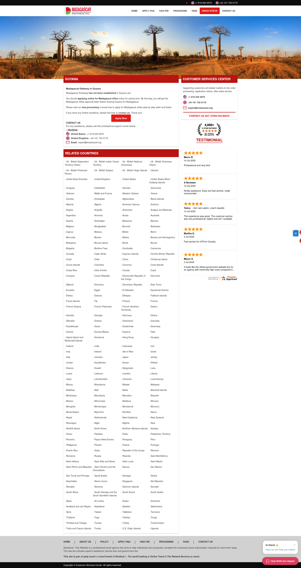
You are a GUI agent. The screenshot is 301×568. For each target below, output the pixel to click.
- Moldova (126, 400)
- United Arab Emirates (76, 179)
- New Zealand (156, 417)
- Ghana (153, 315)
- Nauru (153, 411)
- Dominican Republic (131, 284)
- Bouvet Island (100, 242)
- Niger (96, 422)
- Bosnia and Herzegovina (162, 237)
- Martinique (71, 395)
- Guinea (69, 331)
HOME (134, 10)
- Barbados (154, 226)
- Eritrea (69, 295)
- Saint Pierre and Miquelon (78, 466)
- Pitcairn (97, 444)
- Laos (152, 368)
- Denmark (154, 275)
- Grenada (154, 320)
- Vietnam (69, 193)
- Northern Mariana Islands (134, 428)
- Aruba (124, 215)
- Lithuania (126, 378)
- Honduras (98, 337)
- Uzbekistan (99, 187)
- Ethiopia (125, 295)
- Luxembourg (156, 378)
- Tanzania (154, 511)
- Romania (70, 455)
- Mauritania (99, 395)
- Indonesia (126, 346)
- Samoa (125, 466)
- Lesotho (125, 373)
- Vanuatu (126, 187)
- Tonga (153, 517)
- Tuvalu (97, 528)
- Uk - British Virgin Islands (134, 170)
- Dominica (98, 284)
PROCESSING (180, 10)
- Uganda (153, 528)
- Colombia (98, 264)
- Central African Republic (162, 253)
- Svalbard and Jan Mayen (78, 506)
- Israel (152, 351)
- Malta (124, 389)
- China (124, 259)
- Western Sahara (130, 193)
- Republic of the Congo (133, 450)
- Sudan (125, 500)
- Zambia (69, 198)
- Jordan (69, 362)
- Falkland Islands (158, 295)
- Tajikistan (126, 511)
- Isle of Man (127, 351)
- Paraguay (126, 439)
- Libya (68, 378)
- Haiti (152, 331)
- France (153, 301)
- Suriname (154, 500)
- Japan (125, 357)
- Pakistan (98, 433)
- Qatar (96, 450)
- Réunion (154, 450)
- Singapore (127, 481)
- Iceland (69, 346)
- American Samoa (130, 204)
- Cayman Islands (129, 253)
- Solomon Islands (130, 486)
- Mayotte (154, 395)
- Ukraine (153, 170)
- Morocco (154, 406)
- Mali (95, 389)
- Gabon (153, 306)
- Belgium (69, 226)
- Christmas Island (158, 259)
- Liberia (153, 373)
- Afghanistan (127, 198)
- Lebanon (98, 373)
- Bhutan (97, 237)
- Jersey (153, 357)
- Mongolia (70, 406)
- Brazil (124, 242)
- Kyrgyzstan (127, 368)
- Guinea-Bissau (101, 331)
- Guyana (125, 331)
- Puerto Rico (71, 450)
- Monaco (154, 400)
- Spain (68, 500)
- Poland (125, 444)
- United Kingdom (101, 179)
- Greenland (127, 320)
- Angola (69, 209)
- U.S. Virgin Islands (131, 528)
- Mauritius (126, 395)
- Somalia (154, 486)
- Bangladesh (99, 226)
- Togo (96, 517)
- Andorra (154, 204)
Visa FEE (164, 10)
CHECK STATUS (209, 10)
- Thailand (70, 517)
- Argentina (70, 215)
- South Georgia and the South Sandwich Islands (105, 493)
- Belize (124, 231)
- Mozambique (72, 411)
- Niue (152, 422)
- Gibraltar (70, 320)
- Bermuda (70, 237)
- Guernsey (154, 326)
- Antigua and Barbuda (160, 209)
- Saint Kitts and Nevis (104, 461)
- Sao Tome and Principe (77, 475)
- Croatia (125, 270)
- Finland (125, 301)
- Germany (126, 315)
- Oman (68, 433)
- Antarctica (126, 209)
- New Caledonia (129, 417)
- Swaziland (98, 506)
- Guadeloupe (71, 326)
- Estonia (97, 295)
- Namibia (126, 411)
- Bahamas (126, 220)
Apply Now (121, 118)
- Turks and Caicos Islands (78, 528)
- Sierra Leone (100, 481)
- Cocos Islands (72, 264)
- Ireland (97, 351)
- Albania (69, 204)
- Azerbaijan (99, 220)
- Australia (154, 215)
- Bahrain (153, 220)
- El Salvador (127, 290)
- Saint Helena (72, 461)
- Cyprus (69, 231)
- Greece (97, 320)
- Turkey (125, 522)
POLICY (104, 541)
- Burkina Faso (100, 248)
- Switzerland (155, 506)
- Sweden (125, 506)
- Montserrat (127, 406)
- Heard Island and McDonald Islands (74, 339)
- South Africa (71, 492)
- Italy (67, 357)
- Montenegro (99, 406)
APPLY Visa (148, 10)
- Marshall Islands (158, 389)
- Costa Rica (71, 270)
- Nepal (68, 417)
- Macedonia (99, 384)
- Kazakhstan (99, 362)
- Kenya (125, 362)
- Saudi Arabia (100, 475)
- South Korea (128, 492)
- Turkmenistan (156, 522)
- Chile (96, 259)
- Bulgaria (69, 248)
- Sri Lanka (98, 500)
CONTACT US (228, 10)
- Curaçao (70, 275)
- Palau (124, 433)
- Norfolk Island (72, 428)
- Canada (69, 253)
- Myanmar (98, 411)
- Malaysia (154, 384)
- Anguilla (97, 209)
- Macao (69, 384)
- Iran (152, 346)
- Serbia (153, 475)
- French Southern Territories (130, 308)
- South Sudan (156, 492)
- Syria (68, 511)
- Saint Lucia (127, 461)
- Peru (152, 439)
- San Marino (155, 466)
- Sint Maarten (156, 481)
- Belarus (97, 231)
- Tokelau (125, 517)
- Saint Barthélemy (158, 455)
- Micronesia (99, 400)
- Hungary (154, 337)
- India (96, 346)
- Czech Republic (101, 275)
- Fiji (95, 301)
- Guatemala (127, 326)
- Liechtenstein (100, 378)
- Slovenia (98, 486)
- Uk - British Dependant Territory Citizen (77, 163)
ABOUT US (85, 541)
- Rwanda (126, 455)
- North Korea (99, 428)
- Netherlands (99, 417)
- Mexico (69, 400)
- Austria (69, 220)
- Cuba (152, 270)
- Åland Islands (156, 198)
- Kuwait (97, 368)
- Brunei (153, 242)
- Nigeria (125, 422)
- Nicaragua (70, 422)
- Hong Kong (127, 337)
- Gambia (69, 315)
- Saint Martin (156, 461)
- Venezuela (155, 187)
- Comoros (126, 264)
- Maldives (70, 389)
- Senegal (126, 475)
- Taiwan (97, 511)
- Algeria (97, 204)
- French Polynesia (102, 306)
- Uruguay (70, 187)
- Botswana (70, 242)
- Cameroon (155, 248)
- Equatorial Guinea (159, 290)
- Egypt (96, 290)
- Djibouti (69, 284)
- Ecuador (69, 290)
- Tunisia (97, 522)
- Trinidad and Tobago (76, 522)
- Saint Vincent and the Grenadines (104, 468)
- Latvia (68, 373)
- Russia (97, 455)
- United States (128, 179)
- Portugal (154, 444)
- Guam (96, 326)
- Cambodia (127, 248)
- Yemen (153, 193)
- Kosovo (69, 368)
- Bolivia (125, 237)
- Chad (68, 259)
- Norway (153, 428)
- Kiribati (153, 362)
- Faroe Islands (72, 301)
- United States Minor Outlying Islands (159, 180)
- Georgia (97, 315)
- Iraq (67, 351)
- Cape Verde (99, 253)
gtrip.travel (89, 556)
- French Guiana (73, 306)
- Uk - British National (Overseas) (131, 163)
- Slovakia (69, 486)
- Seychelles (71, 481)
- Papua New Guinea (103, 439)
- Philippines (71, 444)
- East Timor (155, 284)
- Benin (152, 231)
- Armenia (98, 215)
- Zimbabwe (99, 198)
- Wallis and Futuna (102, 193)
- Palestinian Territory (159, 433)
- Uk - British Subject (103, 170)
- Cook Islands (156, 264)
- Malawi (125, 384)
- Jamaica (98, 357)
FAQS (194, 10)
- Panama (69, 439)
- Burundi (125, 226)
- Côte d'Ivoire (100, 270)
